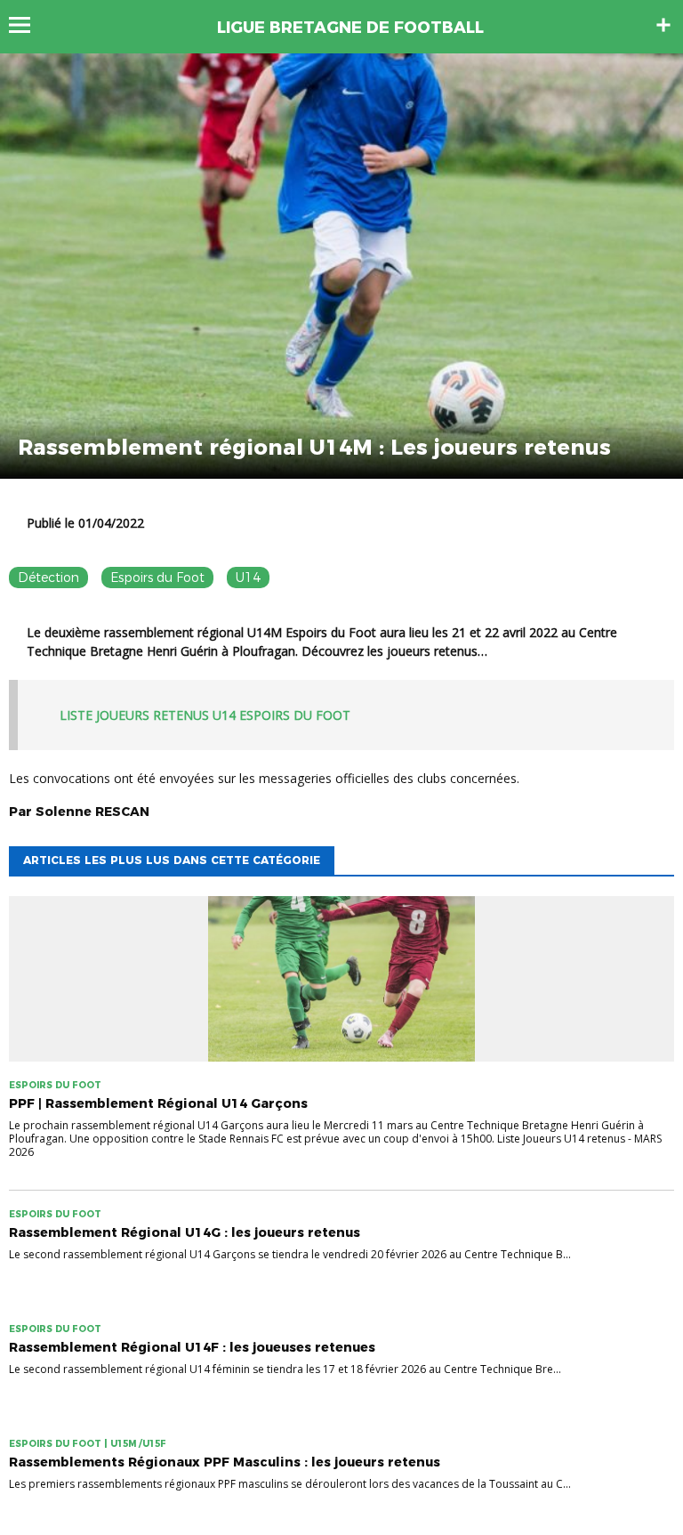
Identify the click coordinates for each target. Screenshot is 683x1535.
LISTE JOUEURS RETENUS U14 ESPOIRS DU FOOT (205, 715)
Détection (48, 578)
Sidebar (663, 25)
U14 (248, 578)
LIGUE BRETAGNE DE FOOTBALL (350, 27)
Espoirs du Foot (157, 578)
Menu (28, 25)
